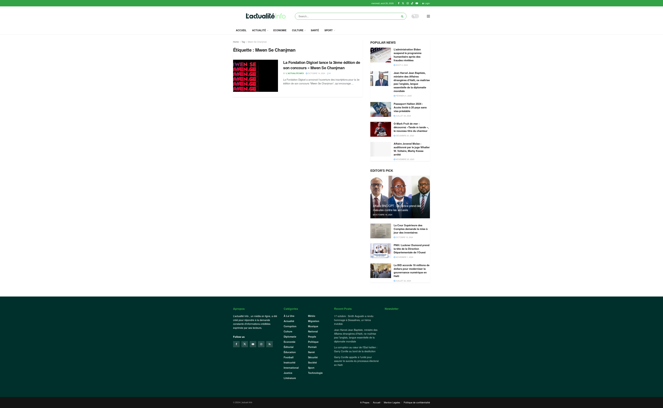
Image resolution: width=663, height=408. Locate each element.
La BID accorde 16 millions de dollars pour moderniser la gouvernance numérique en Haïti (411, 270)
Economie (279, 30)
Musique (313, 326)
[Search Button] (402, 16)
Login (427, 3)
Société (312, 362)
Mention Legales (392, 402)
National (313, 331)
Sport (328, 30)
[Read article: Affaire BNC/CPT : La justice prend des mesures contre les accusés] (400, 197)
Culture (297, 30)
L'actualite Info (295, 73)
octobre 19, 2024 (404, 237)
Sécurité (313, 357)
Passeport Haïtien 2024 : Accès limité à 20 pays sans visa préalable (410, 107)
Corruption (290, 326)
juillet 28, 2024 (403, 115)
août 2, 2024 (401, 65)
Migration (313, 321)
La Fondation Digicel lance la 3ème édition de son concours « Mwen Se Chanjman (321, 65)
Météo (311, 316)
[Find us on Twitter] (403, 3)
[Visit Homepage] (265, 16)
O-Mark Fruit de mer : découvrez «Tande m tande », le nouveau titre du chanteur (411, 127)
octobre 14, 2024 (316, 73)
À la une (289, 316)
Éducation (290, 352)
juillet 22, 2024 (403, 280)
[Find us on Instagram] (408, 3)
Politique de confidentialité (417, 402)
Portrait (312, 347)
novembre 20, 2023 (404, 159)
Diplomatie (290, 336)
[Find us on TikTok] (412, 3)
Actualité (259, 30)
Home (236, 41)
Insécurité (289, 362)
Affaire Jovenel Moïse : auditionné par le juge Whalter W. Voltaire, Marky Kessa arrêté (412, 149)
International (291, 367)
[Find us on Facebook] (398, 3)
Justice (288, 373)
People (312, 336)
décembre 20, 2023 (404, 135)
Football (289, 357)
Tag (243, 41)
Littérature (290, 378)
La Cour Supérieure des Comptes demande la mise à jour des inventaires (410, 228)
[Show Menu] (428, 16)
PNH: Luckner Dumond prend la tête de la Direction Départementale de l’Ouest (411, 248)
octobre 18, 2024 (383, 214)
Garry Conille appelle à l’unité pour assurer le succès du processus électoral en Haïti (356, 361)
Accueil (241, 30)
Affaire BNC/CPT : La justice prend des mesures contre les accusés (397, 207)
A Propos (364, 402)
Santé (315, 30)
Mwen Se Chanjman (257, 41)
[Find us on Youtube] (417, 3)
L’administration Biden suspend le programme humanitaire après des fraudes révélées (407, 54)
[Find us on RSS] (269, 344)
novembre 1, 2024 (404, 257)
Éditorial (289, 347)
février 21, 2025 (403, 95)
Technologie (315, 373)
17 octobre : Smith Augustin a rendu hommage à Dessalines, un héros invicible (353, 320)
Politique (313, 341)
